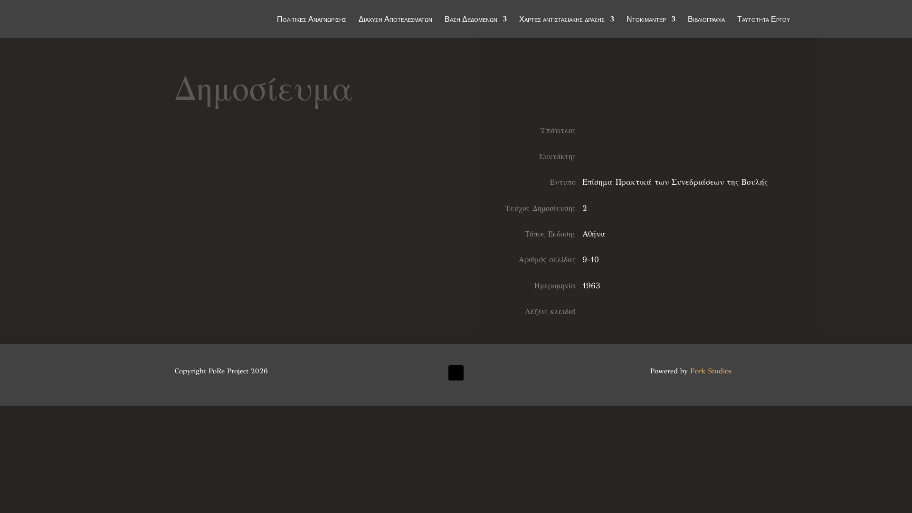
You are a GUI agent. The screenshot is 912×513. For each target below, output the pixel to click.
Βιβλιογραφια (706, 20)
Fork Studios (711, 371)
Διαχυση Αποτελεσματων (395, 20)
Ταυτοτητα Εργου (763, 20)
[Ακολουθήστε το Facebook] (456, 372)
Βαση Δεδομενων (471, 20)
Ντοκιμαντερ (646, 20)
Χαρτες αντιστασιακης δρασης (562, 20)
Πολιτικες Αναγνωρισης (311, 20)
